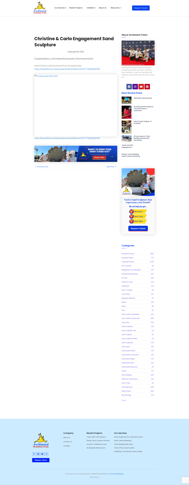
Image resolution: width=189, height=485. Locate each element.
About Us (102, 8)
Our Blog (66, 446)
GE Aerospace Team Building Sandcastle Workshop (142, 138)
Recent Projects (75, 8)
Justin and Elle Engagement (127, 146)
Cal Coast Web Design (116, 474)
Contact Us (67, 442)
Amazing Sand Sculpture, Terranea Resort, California (143, 109)
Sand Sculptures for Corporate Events (128, 437)
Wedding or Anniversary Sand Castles (128, 451)
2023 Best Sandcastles (143, 98)
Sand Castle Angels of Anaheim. (142, 122)
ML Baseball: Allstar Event (96, 448)
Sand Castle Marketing (122, 440)
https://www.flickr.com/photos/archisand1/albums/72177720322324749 (67, 69)
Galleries (90, 8)
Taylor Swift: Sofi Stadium (96, 437)
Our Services (59, 8)
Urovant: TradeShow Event (97, 444)
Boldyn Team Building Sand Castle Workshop (131, 155)
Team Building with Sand (123, 444)
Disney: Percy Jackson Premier (98, 440)
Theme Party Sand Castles (124, 448)
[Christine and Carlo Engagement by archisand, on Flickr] (75, 105)
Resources (115, 8)
